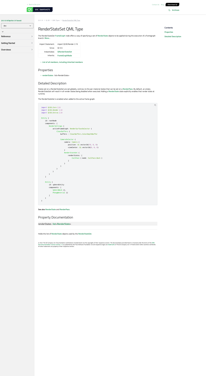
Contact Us (155, 4)
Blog (162, 4)
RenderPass (128, 88)
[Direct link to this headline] (54, 70)
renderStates (47, 75)
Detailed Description (173, 36)
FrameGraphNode (64, 55)
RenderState (103, 35)
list (54, 224)
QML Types (56, 20)
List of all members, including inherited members (62, 62)
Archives (175, 10)
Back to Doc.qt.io (34, 4)
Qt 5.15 (40, 20)
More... (47, 38)
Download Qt (172, 4)
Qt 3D (48, 20)
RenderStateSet (84, 233)
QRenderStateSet (64, 51)
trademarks (111, 244)
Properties (169, 32)
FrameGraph (60, 35)
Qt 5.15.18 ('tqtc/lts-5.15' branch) (11, 20)
